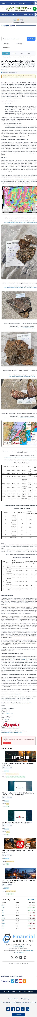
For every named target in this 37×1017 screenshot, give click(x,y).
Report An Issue (28, 991)
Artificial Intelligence (10, 773)
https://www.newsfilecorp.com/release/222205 (11, 732)
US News (24, 14)
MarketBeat (6, 771)
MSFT (3, 920)
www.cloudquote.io (18, 947)
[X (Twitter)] (12, 958)
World (31, 14)
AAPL (3, 907)
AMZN (8, 776)
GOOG (3, 915)
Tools (29, 53)
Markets (6, 53)
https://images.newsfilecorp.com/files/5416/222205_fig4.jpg (22, 376)
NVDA (16, 776)
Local (12, 14)
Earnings (8, 831)
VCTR (8, 806)
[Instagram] (25, 958)
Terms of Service (13, 999)
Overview (5, 57)
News (4, 3)
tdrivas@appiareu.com (8, 713)
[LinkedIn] (20, 958)
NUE (10, 894)
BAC (3, 913)
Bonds (7, 803)
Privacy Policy (29, 950)
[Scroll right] (35, 3)
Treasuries (29, 57)
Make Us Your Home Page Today (12, 976)
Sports (13, 3)
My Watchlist (19, 43)
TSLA (3, 928)
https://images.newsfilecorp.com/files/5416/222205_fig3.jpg (22, 327)
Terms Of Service (19, 952)
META (3, 918)
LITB (7, 834)
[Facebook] (16, 958)
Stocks (14, 53)
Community (22, 3)
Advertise (14, 991)
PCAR (13, 894)
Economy (16, 773)
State (17, 14)
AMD (3, 910)
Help (20, 991)
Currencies (15, 57)
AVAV (11, 776)
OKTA (20, 776)
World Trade (13, 891)
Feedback (18, 1014)
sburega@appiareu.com (8, 719)
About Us (6, 991)
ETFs (22, 53)
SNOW (23, 776)
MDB (14, 776)
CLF (7, 894)
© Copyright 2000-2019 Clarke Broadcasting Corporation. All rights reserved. (18, 1003)
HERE (24, 659)
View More (31, 899)
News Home (4, 14)
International (23, 57)
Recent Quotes (6, 43)
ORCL (3, 926)
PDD (7, 864)
